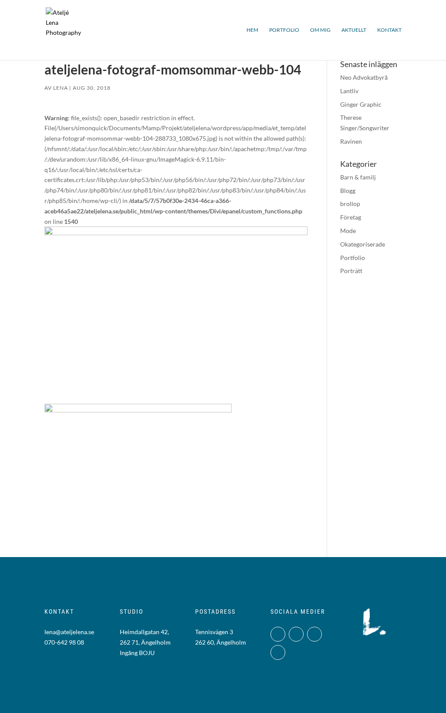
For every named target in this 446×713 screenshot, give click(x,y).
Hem (252, 30)
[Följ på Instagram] (277, 634)
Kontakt (389, 30)
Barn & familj (358, 177)
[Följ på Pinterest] (277, 652)
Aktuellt (353, 30)
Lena (60, 87)
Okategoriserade (362, 244)
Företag (350, 217)
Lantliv (349, 91)
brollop (350, 203)
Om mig (320, 30)
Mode (348, 230)
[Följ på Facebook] (296, 634)
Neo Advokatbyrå (364, 77)
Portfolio (284, 30)
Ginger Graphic (361, 104)
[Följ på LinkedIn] (314, 634)
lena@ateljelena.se (69, 631)
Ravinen (351, 141)
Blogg (347, 190)
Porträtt (351, 270)
